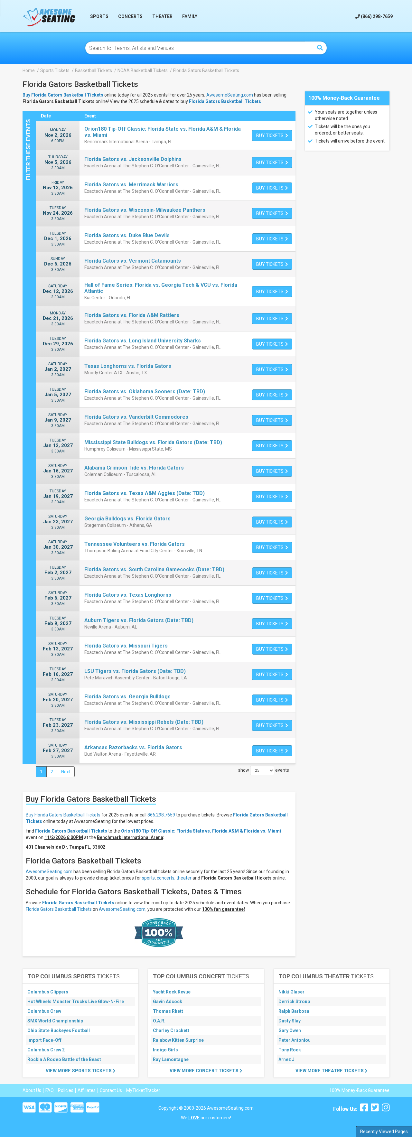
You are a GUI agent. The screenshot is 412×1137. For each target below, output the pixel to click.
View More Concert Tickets (204, 1070)
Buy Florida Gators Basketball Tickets (63, 814)
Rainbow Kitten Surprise (178, 1040)
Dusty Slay (289, 1020)
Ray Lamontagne (171, 1059)
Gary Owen (289, 1030)
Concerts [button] (130, 16)
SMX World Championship (55, 1020)
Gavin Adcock (167, 1001)
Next (65, 771)
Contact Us (111, 1090)
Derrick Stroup (294, 1001)
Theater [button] (162, 16)
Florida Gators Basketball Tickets (225, 101)
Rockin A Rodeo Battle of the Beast (64, 1059)
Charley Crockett (171, 1030)
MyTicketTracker (143, 1090)
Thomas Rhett (168, 1011)
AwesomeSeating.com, (122, 909)
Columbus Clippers (47, 991)
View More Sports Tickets (79, 1070)
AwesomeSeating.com (229, 95)
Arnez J (286, 1059)
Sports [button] (99, 16)
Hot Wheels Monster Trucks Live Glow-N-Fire (75, 1001)
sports (148, 878)
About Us (32, 1090)
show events (263, 770)
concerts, (166, 878)
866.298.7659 (161, 814)
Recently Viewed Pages (384, 1131)
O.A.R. (159, 1020)
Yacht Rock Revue (172, 991)
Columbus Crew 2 (46, 1049)
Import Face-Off (44, 1040)
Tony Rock (289, 1049)
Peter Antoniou (294, 1040)
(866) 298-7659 (376, 16)
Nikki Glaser (291, 991)
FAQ (49, 1090)
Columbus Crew (44, 1011)
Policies (65, 1090)
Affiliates (87, 1090)
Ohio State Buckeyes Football (58, 1030)
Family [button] (189, 16)
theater (184, 878)
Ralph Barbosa (293, 1011)
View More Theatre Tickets (330, 1070)
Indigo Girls (165, 1049)
